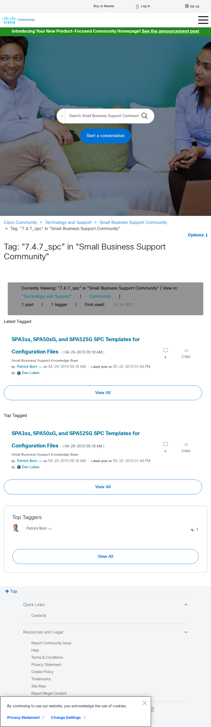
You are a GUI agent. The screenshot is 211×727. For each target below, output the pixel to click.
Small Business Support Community (133, 223)
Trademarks (41, 679)
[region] (75, 711)
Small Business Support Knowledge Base (45, 360)
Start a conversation (105, 136)
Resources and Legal (43, 632)
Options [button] (196, 235)
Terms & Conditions (47, 657)
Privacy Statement (23, 717)
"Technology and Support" (46, 297)
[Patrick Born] (34, 533)
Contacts (38, 616)
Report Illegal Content (48, 693)
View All (103, 393)
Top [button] (13, 592)
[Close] (144, 702)
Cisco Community (20, 223)
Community (100, 297)
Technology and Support (68, 223)
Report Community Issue (51, 643)
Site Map (38, 686)
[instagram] (151, 709)
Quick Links (34, 605)
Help (35, 650)
